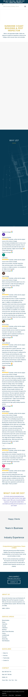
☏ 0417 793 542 (9, 1)
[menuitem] (25, 6)
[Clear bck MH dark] (11, 6)
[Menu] (25, 6)
